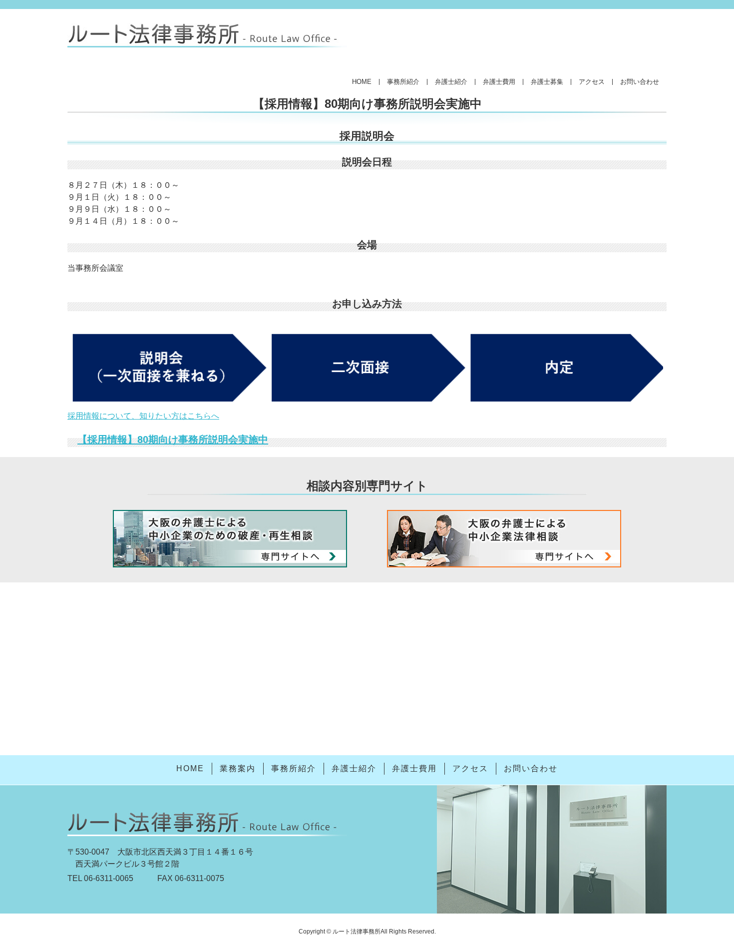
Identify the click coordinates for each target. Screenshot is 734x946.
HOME (361, 81)
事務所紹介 (403, 81)
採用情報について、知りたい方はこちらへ (143, 416)
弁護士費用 (499, 81)
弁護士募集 (547, 81)
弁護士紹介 (451, 81)
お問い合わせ (639, 81)
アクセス (592, 81)
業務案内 (238, 768)
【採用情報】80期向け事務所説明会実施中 (172, 439)
